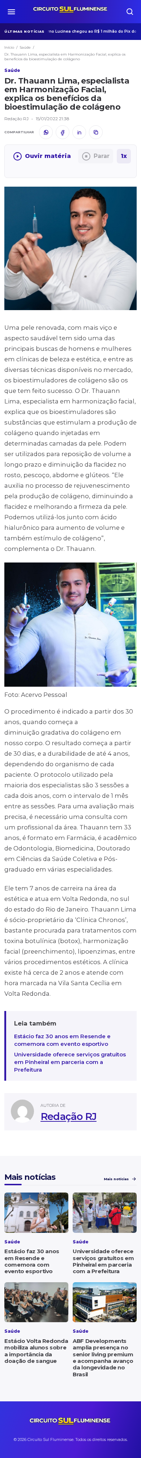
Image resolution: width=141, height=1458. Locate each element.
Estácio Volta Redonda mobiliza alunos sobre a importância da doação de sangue (36, 1350)
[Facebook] (62, 132)
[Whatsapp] (46, 132)
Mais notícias (116, 1179)
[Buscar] (130, 12)
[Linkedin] (79, 132)
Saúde (25, 47)
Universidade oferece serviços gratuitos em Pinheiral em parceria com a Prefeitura (70, 1062)
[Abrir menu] (11, 12)
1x (124, 156)
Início (9, 47)
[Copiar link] (96, 132)
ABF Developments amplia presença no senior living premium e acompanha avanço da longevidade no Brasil (103, 1357)
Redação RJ (68, 1116)
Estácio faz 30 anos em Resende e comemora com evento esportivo (62, 1040)
